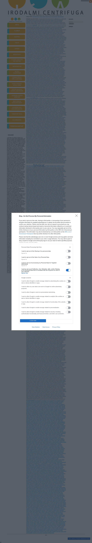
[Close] (77, 216)
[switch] (68, 251)
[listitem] (46, 247)
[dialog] (46, 271)
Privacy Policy (56, 327)
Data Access (46, 327)
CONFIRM (33, 320)
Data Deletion (36, 327)
